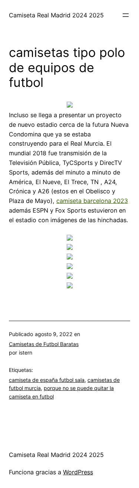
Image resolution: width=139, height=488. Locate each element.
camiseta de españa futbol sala (47, 380)
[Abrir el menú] (125, 15)
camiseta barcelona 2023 (92, 200)
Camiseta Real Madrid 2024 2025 (56, 15)
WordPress (78, 472)
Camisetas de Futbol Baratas (44, 344)
